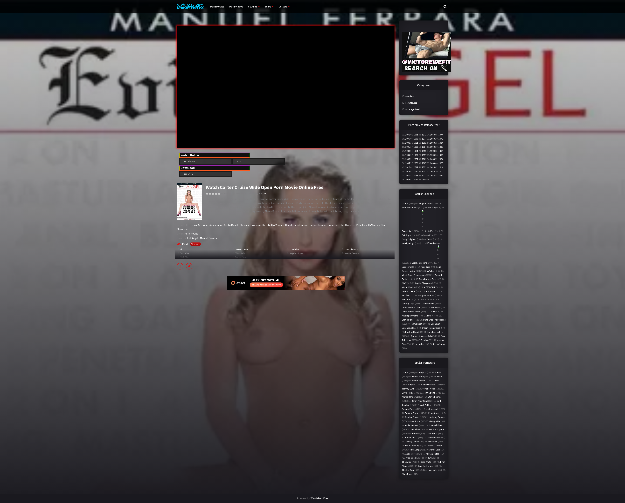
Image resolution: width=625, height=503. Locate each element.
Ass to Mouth (231, 225)
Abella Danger (432, 453)
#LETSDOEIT (429, 287)
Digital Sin (406, 231)
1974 (440, 134)
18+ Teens (191, 225)
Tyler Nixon (410, 457)
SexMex (433, 307)
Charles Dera (408, 470)
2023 (432, 175)
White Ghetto (408, 287)
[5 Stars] (218, 193)
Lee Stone (415, 421)
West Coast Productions (414, 275)
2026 (416, 179)
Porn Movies (217, 6)
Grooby (424, 340)
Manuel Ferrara (352, 253)
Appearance (216, 225)
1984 (440, 142)
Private (431, 207)
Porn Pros (427, 299)
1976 (416, 138)
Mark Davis (407, 474)
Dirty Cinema (439, 344)
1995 (407, 155)
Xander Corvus (412, 417)
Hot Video (419, 344)
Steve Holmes (435, 396)
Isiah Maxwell (432, 409)
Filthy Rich (240, 253)
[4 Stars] (216, 193)
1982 (424, 142)
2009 (440, 163)
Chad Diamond (351, 249)
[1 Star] (207, 193)
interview (415, 433)
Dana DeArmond (425, 465)
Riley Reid (433, 441)
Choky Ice (406, 461)
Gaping (322, 225)
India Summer (411, 425)
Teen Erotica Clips (427, 279)
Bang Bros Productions (434, 319)
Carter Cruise (241, 249)
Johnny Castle (412, 441)
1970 (407, 134)
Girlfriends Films (432, 243)
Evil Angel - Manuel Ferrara (202, 238)
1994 (440, 150)
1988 (432, 146)
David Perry (407, 392)
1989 (440, 146)
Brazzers (406, 266)
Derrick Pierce (409, 409)
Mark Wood (429, 388)
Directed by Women (273, 225)
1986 (416, 146)
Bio (181, 249)
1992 (424, 150)
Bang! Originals (409, 239)
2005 (407, 163)
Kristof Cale (434, 449)
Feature (313, 225)
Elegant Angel (425, 203)
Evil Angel (406, 235)
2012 (424, 167)
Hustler (405, 295)
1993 (432, 150)
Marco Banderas (410, 396)
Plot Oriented (347, 225)
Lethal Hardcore (419, 262)
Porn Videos (236, 6)
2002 (424, 159)
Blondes (244, 225)
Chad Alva (294, 249)
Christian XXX (411, 437)
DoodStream (190, 161)
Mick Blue (184, 257)
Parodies (409, 96)
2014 (440, 167)
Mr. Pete (438, 376)
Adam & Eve (427, 235)
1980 (407, 142)
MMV (404, 283)
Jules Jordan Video (411, 311)
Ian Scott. (433, 433)
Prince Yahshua (434, 425)
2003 (432, 159)
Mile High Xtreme (410, 315)
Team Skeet (416, 323)
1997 (424, 155)
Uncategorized (412, 109)
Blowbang (255, 225)
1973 (432, 134)
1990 (407, 150)
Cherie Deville (433, 437)
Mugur (428, 457)
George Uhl (434, 421)
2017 (424, 171)
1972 (424, 134)
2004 (440, 159)
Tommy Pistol (411, 413)
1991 (416, 150)
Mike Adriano (411, 445)
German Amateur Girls (421, 336)
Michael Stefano (434, 445)
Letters (283, 6)
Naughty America (426, 295)
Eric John (184, 253)
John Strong (429, 392)
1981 (416, 142)
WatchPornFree (319, 498)
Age (200, 225)
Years (268, 6)
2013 (432, 167)
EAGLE (430, 239)
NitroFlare (188, 174)
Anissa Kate (411, 453)
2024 (440, 175)
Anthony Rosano (437, 417)
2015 (265, 193)
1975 (407, 138)
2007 (424, 163)
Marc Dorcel (408, 299)
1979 (440, 138)
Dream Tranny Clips (431, 327)
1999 (440, 155)
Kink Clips (425, 266)
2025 (407, 179)
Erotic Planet (408, 319)
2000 (407, 159)
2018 (432, 171)
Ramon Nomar (241, 257)
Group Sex (333, 225)
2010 (407, 167)
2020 (407, 175)
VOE (238, 161)
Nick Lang (415, 449)
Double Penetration (296, 225)
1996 (416, 155)
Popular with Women (368, 225)
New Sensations (410, 207)
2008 (432, 163)
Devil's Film (429, 270)
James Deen (418, 376)
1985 (407, 146)
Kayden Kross (296, 253)
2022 (424, 175)
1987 (424, 146)
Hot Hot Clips (411, 331)
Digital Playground (424, 283)
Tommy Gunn (408, 388)
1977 (424, 138)
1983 (432, 142)
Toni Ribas (415, 429)
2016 (416, 171)
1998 (432, 155)
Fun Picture (429, 303)
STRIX (432, 311)
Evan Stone (433, 413)
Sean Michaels (430, 470)
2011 (416, 167)
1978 (432, 138)
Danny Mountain (419, 400)
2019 (440, 171)
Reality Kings (408, 243)
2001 (416, 159)
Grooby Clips (408, 303)
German (426, 179)
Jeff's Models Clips (411, 307)
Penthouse (429, 291)
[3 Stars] (213, 193)
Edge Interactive (435, 331)
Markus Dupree (436, 429)
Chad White (425, 461)
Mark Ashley (425, 404)
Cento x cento (409, 291)
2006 (416, 163)
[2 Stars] (210, 193)
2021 (416, 175)
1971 (416, 134)
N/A (407, 203)
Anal (205, 225)
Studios (252, 6)
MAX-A (430, 315)
